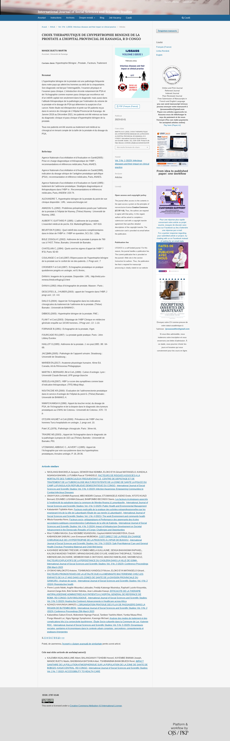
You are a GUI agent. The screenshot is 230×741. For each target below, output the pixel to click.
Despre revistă (86, 18)
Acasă (44, 27)
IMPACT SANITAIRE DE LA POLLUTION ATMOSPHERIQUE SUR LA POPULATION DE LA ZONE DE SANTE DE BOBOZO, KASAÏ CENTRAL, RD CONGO (97, 664)
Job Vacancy (115, 18)
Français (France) (163, 47)
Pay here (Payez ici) (172, 125)
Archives (70, 18)
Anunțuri (42, 18)
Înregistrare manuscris (167, 31)
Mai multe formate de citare (128, 147)
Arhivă (52, 27)
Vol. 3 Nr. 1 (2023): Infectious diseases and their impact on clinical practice (87, 27)
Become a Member (172, 2)
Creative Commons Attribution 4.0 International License (96, 706)
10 (58, 638)
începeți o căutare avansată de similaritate (82, 644)
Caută (129, 18)
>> (63, 638)
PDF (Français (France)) (128, 106)
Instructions (56, 18)
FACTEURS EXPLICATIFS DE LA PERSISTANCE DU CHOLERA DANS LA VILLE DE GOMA (92, 560)
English (159, 55)
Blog (102, 18)
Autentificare (187, 2)
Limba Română (162, 51)
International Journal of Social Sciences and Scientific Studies (85, 12)
